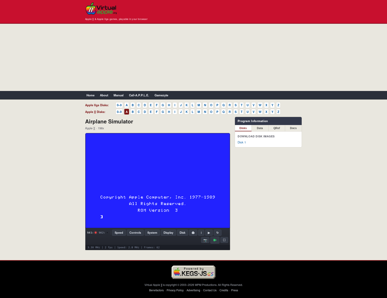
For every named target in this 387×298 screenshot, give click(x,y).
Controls (135, 233)
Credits (223, 290)
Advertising (193, 290)
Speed (119, 233)
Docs (293, 128)
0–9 (119, 105)
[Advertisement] (193, 57)
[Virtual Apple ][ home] (101, 8)
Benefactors (156, 290)
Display (168, 233)
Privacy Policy (175, 290)
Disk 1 (242, 142)
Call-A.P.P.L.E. (139, 95)
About (104, 95)
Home (90, 95)
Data (260, 128)
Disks (243, 128)
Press (234, 290)
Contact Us (210, 290)
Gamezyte (161, 95)
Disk (182, 233)
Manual (119, 95)
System (152, 233)
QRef (276, 128)
